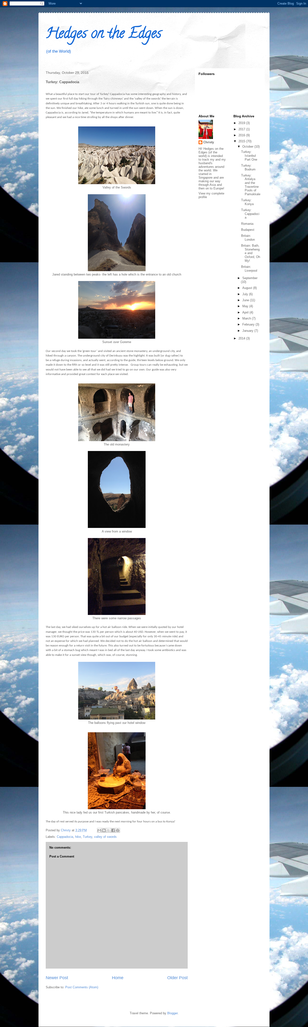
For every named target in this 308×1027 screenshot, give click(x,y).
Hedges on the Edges (103, 34)
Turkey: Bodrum (248, 167)
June (246, 300)
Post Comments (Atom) (81, 987)
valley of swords (105, 837)
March (247, 318)
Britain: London (248, 237)
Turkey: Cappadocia (250, 213)
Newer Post (57, 977)
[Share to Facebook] (113, 830)
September (249, 278)
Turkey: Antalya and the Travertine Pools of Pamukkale (250, 185)
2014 (242, 338)
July (245, 294)
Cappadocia (65, 837)
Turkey (87, 837)
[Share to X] (108, 830)
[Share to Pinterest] (117, 830)
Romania (247, 223)
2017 (242, 129)
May (245, 306)
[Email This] (99, 830)
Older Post (177, 977)
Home (117, 977)
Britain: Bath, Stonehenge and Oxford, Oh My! (250, 253)
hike (78, 837)
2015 (242, 141)
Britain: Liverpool (249, 268)
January (248, 330)
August (247, 288)
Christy (208, 142)
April (246, 312)
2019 (242, 123)
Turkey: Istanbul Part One (249, 155)
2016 (242, 135)
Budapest (247, 230)
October (248, 146)
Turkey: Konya (247, 202)
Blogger (172, 1013)
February (249, 324)
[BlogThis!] (104, 830)
